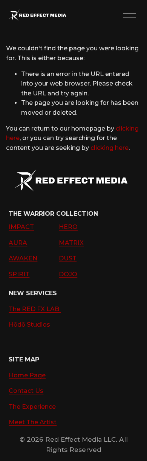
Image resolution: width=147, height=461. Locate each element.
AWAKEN (23, 258)
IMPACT (21, 226)
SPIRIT (19, 274)
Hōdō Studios (29, 324)
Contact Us (26, 390)
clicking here (109, 147)
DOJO (68, 274)
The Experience (32, 406)
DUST (68, 258)
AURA (18, 242)
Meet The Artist (33, 422)
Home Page (27, 375)
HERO (68, 226)
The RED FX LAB (35, 309)
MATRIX (71, 242)
